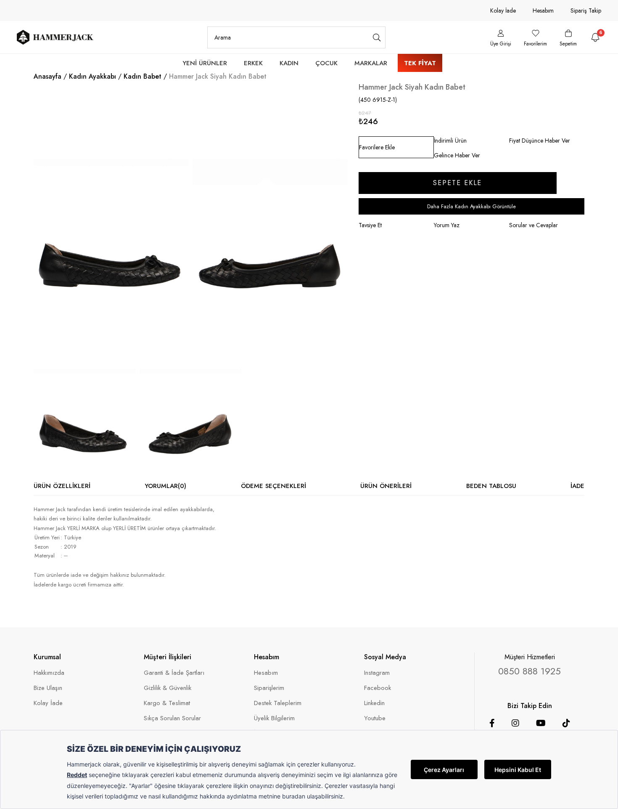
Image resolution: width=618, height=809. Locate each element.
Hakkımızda (49, 672)
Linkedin (374, 703)
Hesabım (543, 10)
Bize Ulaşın (48, 688)
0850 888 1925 (529, 671)
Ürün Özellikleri (62, 486)
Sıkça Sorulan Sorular (172, 718)
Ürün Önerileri (386, 486)
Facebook (377, 688)
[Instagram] (515, 723)
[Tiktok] (566, 723)
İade (577, 486)
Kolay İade (503, 10)
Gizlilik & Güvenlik (167, 688)
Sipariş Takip (585, 10)
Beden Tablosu (491, 486)
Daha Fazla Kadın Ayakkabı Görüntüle (471, 206)
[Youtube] (541, 723)
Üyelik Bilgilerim (274, 718)
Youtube (375, 718)
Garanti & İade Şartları (174, 672)
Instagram (377, 672)
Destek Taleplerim (277, 703)
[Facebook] (492, 723)
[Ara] (377, 37)
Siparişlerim (269, 688)
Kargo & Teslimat (167, 703)
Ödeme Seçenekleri (273, 486)
